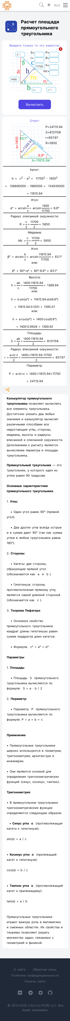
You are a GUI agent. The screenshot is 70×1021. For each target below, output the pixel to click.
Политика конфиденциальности (35, 975)
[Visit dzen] (40, 993)
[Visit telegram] (30, 993)
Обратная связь (45, 969)
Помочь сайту (35, 981)
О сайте (20, 969)
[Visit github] (50, 993)
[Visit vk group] (20, 993)
